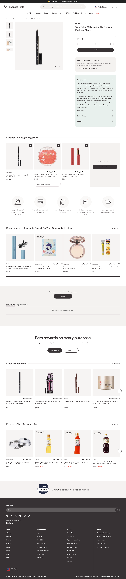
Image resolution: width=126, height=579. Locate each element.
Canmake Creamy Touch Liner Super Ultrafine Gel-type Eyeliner (18, 402)
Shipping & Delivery (103, 533)
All (30, 13)
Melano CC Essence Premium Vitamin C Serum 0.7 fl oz (105, 267)
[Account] (112, 7)
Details (79, 121)
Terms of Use (78, 576)
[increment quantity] (110, 44)
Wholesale (40, 558)
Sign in (63, 296)
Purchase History (42, 547)
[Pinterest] (20, 516)
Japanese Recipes (73, 543)
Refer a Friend (71, 554)
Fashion (76, 13)
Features (80, 110)
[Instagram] (16, 516)
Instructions (81, 116)
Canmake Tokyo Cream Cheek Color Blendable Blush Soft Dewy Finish (46, 175)
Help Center (101, 540)
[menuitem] (29, 13)
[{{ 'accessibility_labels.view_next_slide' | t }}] (120, 391)
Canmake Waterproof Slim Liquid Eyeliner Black (17, 176)
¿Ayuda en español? (103, 547)
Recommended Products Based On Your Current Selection (39, 228)
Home (61, 13)
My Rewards (40, 554)
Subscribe (117, 510)
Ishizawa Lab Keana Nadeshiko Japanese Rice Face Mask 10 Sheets (48, 267)
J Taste (8, 533)
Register (39, 536)
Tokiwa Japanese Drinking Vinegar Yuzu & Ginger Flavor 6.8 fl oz (48, 463)
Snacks (8, 540)
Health (54, 13)
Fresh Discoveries (16, 363)
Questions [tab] (22, 305)
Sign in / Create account (86, 68)
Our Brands (70, 536)
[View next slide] (59, 67)
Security (95, 576)
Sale (97, 13)
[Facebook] (7, 516)
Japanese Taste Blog (73, 540)
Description (81, 80)
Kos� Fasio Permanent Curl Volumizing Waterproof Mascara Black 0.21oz (19, 267)
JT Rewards (70, 550)
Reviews (69, 558)
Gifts (7, 558)
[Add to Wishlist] (60, 25)
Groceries (9, 536)
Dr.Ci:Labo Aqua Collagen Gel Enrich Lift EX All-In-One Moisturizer (105, 402)
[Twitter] (12, 516)
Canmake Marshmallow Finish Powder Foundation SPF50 (75, 267)
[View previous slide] (53, 67)
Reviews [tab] (10, 305)
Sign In (39, 533)
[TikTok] (29, 516)
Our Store (70, 561)
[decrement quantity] (80, 44)
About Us (70, 533)
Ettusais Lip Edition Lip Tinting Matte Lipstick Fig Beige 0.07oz (74, 175)
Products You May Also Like (21, 424)
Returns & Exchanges (104, 536)
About (91, 13)
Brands (83, 13)
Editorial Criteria (72, 547)
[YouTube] (25, 516)
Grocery (39, 13)
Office (68, 13)
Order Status (41, 543)
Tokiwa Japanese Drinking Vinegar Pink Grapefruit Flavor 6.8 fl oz (76, 463)
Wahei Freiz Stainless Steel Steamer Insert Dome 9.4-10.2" (18, 463)
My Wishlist (40, 540)
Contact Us (101, 543)
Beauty (46, 13)
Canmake (78, 23)
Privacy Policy (88, 576)
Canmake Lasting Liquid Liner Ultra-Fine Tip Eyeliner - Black (48, 402)
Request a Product (43, 550)
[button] (54, 172)
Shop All (115, 228)
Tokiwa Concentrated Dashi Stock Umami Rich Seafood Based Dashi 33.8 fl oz (106, 462)
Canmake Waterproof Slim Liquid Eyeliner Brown (77, 402)
